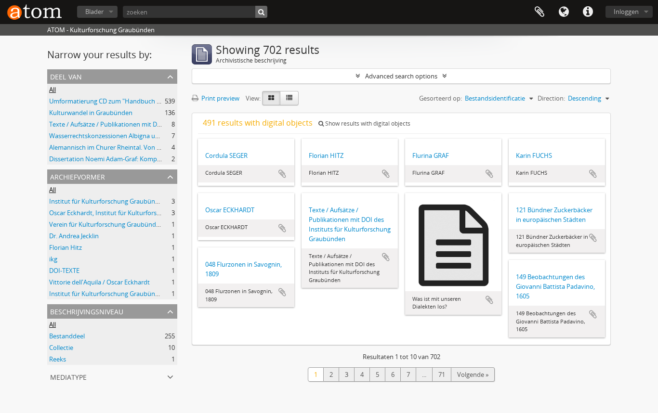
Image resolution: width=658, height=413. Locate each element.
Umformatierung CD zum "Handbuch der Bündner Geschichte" (138, 101)
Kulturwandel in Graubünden (90, 112)
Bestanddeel (67, 336)
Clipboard (539, 12)
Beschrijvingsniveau (86, 310)
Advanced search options (401, 76)
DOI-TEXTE (64, 270)
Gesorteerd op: (440, 98)
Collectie (61, 347)
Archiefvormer (77, 175)
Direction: (551, 98)
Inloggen (626, 11)
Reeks (57, 359)
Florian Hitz (65, 247)
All (52, 89)
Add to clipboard (282, 174)
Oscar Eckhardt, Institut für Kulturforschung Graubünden (130, 212)
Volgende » (472, 374)
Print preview (219, 98)
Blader (94, 11)
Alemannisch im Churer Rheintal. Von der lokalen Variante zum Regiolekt (152, 147)
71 (441, 374)
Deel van (66, 75)
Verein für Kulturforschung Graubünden (106, 224)
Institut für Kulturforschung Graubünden (107, 201)
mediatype (68, 376)
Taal (564, 12)
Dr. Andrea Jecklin (74, 236)
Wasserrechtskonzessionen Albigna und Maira (115, 135)
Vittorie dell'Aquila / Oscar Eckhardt (99, 282)
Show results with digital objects (367, 123)
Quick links (588, 12)
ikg (53, 259)
